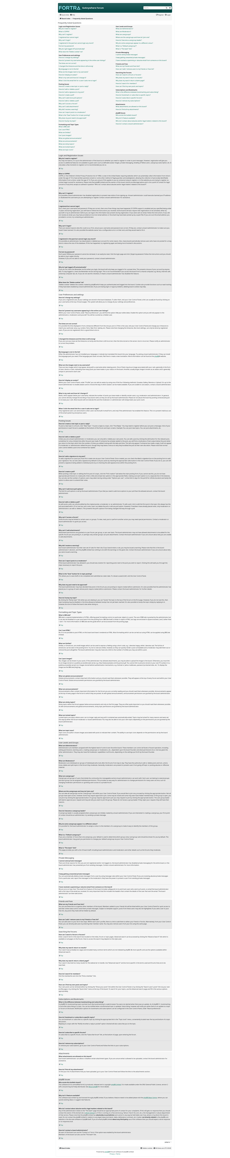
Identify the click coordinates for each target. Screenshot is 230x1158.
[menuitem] (64, 15)
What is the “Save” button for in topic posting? (74, 115)
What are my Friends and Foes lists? (128, 66)
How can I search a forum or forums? (128, 75)
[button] (168, 1142)
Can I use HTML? (64, 130)
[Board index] (70, 8)
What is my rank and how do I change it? (72, 78)
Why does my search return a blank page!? (130, 81)
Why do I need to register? (68, 29)
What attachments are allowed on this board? (131, 107)
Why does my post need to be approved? (72, 118)
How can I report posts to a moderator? (72, 112)
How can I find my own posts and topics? (129, 86)
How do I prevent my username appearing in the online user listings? (82, 60)
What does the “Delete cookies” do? (71, 52)
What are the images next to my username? (73, 72)
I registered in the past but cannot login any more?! (76, 43)
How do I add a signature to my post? (71, 92)
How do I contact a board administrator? (129, 124)
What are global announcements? (70, 138)
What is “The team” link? (124, 49)
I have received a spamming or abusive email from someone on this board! (141, 60)
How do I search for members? (126, 83)
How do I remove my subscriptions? (128, 101)
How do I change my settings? (69, 57)
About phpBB (93, 1087)
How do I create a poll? (66, 95)
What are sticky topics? (66, 144)
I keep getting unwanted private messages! (130, 57)
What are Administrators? (124, 29)
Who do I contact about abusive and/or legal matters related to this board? (141, 121)
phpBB (156, 356)
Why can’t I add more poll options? (70, 98)
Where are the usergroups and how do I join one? (133, 37)
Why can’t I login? (64, 40)
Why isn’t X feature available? (125, 118)
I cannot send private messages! (127, 55)
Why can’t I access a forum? (68, 104)
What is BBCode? (64, 127)
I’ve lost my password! (66, 46)
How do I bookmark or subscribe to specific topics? (133, 95)
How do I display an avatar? (68, 75)
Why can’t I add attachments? (69, 107)
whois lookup (89, 1113)
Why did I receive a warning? (68, 109)
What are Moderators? (123, 32)
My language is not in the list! (69, 69)
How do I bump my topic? (67, 121)
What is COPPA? (64, 32)
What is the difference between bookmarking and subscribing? (137, 92)
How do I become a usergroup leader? (129, 40)
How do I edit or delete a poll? (69, 101)
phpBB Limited (116, 1085)
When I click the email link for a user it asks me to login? (78, 81)
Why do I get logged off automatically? (72, 49)
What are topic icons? (66, 150)
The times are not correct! (67, 63)
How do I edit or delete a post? (69, 89)
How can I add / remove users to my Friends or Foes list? (135, 69)
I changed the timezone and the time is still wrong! (76, 66)
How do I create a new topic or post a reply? (73, 86)
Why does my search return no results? (129, 78)
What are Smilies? (65, 132)
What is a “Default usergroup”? (126, 46)
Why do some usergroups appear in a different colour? (134, 43)
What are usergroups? (123, 34)
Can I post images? (65, 135)
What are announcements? (68, 141)
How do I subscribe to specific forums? (129, 98)
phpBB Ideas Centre (150, 1098)
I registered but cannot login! (69, 37)
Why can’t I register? (65, 34)
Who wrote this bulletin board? (126, 115)
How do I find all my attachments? (127, 109)
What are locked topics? (67, 147)
